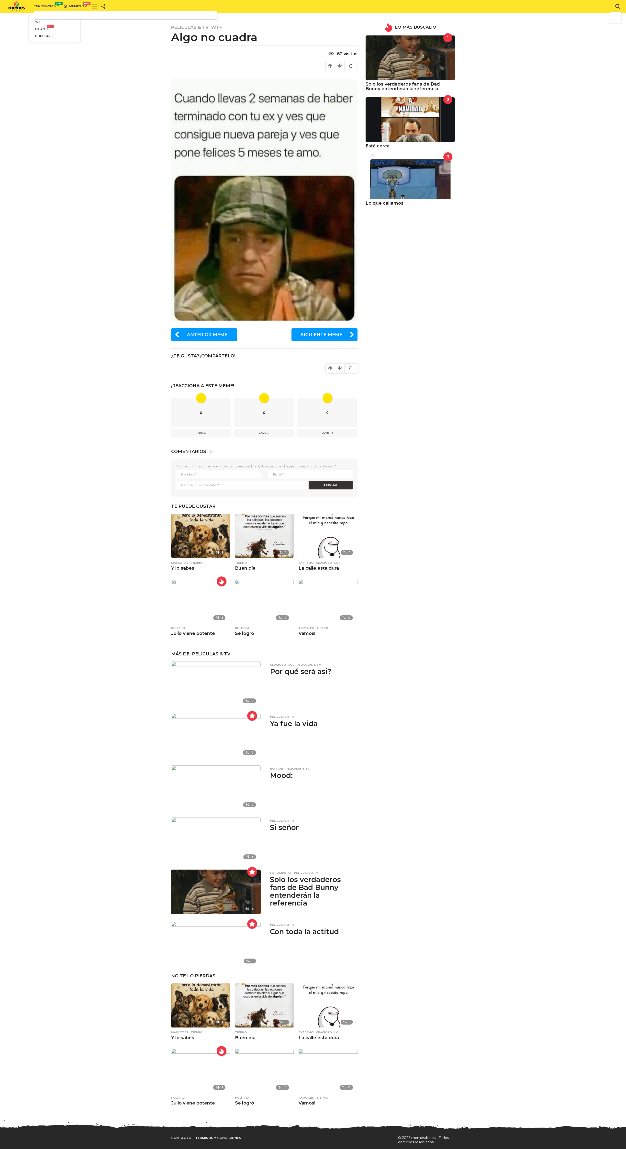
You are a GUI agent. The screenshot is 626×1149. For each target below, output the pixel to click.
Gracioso (324, 562)
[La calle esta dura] (328, 535)
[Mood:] (216, 787)
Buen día (245, 568)
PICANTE (44, 28)
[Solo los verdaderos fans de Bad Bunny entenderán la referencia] (216, 891)
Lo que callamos (384, 203)
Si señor (284, 827)
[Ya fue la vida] (216, 735)
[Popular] (252, 716)
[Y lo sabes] (200, 535)
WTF (39, 22)
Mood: (281, 775)
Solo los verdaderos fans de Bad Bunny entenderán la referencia (305, 891)
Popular (43, 36)
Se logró (244, 633)
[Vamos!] (328, 600)
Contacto (181, 1138)
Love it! (327, 432)
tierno (196, 562)
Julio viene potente (193, 633)
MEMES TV (78, 6)
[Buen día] (264, 535)
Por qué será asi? (301, 671)
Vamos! (307, 633)
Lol (337, 562)
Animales (306, 628)
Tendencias (46, 6)
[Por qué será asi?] (216, 683)
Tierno (201, 432)
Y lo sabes (182, 568)
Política (178, 628)
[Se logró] (264, 600)
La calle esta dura (319, 568)
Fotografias (280, 872)
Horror (276, 768)
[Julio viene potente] (200, 600)
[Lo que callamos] (410, 176)
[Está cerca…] (410, 119)
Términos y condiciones (218, 1138)
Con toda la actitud (304, 931)
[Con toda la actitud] (216, 943)
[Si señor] (216, 839)
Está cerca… (379, 146)
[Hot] (221, 581)
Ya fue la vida (294, 723)
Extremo (306, 562)
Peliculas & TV (190, 27)
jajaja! (264, 432)
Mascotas (179, 562)
